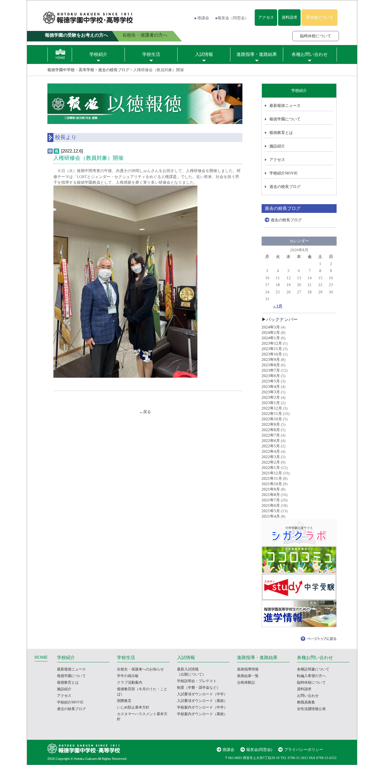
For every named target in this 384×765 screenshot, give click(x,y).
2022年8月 (271, 430)
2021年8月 (271, 494)
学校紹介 (98, 54)
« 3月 (277, 306)
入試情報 (204, 54)
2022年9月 (271, 424)
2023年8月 (271, 365)
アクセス (266, 17)
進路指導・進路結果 (256, 54)
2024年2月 (271, 332)
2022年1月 (271, 467)
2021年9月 (271, 489)
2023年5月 (271, 381)
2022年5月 (271, 446)
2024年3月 (271, 327)
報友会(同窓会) (259, 749)
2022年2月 (271, 462)
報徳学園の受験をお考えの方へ (76, 35)
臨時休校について (315, 36)
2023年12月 (272, 343)
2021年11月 (272, 478)
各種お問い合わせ (310, 54)
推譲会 (228, 749)
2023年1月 (271, 403)
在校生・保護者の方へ (144, 35)
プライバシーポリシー (303, 749)
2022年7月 (271, 435)
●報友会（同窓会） (232, 18)
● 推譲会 (201, 18)
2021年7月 (271, 500)
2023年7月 (271, 370)
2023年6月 (271, 375)
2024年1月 (271, 338)
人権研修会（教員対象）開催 (88, 158)
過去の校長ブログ (113, 70)
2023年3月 (271, 392)
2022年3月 (271, 457)
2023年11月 (272, 348)
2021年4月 (271, 516)
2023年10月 (272, 354)
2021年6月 (271, 505)
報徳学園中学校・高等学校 (70, 70)
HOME (41, 657)
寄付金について (319, 17)
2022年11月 (272, 413)
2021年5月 (271, 511)
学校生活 (151, 54)
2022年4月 (271, 451)
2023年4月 (271, 386)
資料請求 (289, 17)
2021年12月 (272, 473)
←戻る (145, 412)
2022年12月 (272, 408)
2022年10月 (272, 419)
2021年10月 (272, 484)
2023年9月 (271, 359)
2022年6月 (271, 440)
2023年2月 (271, 397)
